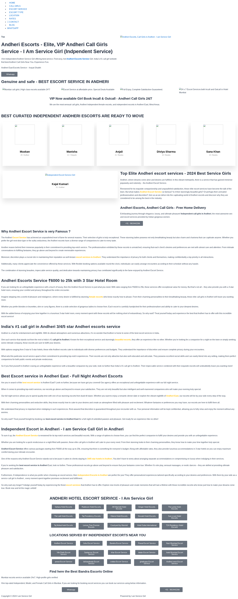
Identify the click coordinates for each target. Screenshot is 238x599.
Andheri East (172, 396)
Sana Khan (213, 151)
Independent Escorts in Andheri (93, 475)
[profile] (25, 148)
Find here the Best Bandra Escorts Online (81, 571)
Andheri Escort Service (151, 192)
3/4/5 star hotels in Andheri (99, 459)
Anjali (119, 151)
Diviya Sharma (166, 151)
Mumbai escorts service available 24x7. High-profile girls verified (29, 577)
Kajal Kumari (60, 184)
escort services (73, 485)
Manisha (72, 151)
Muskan (25, 151)
